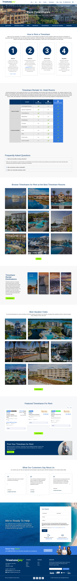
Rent (40, 2)
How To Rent (8, 25)
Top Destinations (45, 25)
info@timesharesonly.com (15, 572)
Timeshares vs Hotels (19, 25)
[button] (38, 159)
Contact (27, 566)
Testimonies (69, 25)
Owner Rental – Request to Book (44, 411)
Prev (68, 407)
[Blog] (43, 578)
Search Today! (13, 73)
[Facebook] (34, 578)
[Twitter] (37, 578)
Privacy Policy (63, 527)
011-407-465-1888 (16, 570)
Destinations (51, 2)
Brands (45, 2)
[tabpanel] (15, 483)
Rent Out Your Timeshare (57, 25)
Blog (57, 2)
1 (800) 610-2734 (67, 2)
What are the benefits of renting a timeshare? (17, 158)
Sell (35, 2)
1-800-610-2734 (12, 569)
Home (27, 562)
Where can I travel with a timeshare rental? (17, 170)
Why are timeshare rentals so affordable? (16, 167)
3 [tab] (37, 495)
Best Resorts (35, 25)
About (61, 2)
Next (70, 407)
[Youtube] (40, 578)
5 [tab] (41, 495)
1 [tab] (34, 495)
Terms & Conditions (9, 577)
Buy (31, 2)
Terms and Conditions (54, 527)
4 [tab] (39, 495)
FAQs (28, 25)
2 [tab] (36, 495)
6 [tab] (42, 495)
